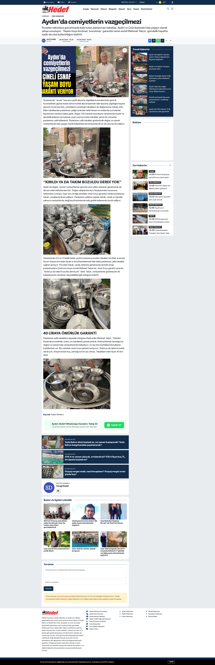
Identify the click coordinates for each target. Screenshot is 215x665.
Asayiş (86, 9)
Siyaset (121, 9)
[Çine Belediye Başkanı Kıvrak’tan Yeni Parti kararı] (113, 511)
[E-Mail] (58, 491)
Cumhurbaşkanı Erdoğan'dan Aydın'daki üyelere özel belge (159, 232)
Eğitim (152, 216)
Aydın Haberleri (155, 193)
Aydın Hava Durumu (96, 614)
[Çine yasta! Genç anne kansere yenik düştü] (57, 539)
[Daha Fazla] (162, 41)
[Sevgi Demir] (49, 487)
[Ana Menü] (172, 9)
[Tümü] (170, 165)
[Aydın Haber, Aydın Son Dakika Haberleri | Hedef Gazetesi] (56, 9)
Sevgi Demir (62, 486)
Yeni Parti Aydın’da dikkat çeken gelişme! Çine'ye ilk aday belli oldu (159, 187)
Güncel (103, 9)
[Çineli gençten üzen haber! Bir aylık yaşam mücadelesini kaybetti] (85, 511)
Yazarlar (73, 2)
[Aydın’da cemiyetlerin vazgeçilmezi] (85, 71)
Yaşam (136, 9)
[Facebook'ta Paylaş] (149, 41)
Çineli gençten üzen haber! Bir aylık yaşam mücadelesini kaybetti (84, 523)
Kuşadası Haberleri (155, 614)
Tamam (171, 661)
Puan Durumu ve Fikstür (97, 621)
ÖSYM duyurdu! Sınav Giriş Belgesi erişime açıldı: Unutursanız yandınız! (159, 221)
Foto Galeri (50, 2)
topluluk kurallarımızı (64, 596)
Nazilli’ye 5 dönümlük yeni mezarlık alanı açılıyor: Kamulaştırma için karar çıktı (160, 209)
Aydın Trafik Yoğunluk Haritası (100, 619)
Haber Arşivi (93, 629)
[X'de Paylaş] (154, 41)
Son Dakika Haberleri (96, 626)
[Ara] (168, 9)
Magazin (113, 9)
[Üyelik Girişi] (171, 2)
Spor (129, 9)
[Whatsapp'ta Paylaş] (158, 41)
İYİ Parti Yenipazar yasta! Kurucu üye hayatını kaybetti (159, 176)
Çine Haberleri (58, 16)
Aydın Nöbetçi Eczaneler (98, 611)
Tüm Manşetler (94, 624)
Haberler (45, 16)
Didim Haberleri (127, 614)
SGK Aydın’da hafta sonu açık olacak (159, 198)
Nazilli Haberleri (156, 204)
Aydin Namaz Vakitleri (97, 616)
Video (62, 2)
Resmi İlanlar (146, 9)
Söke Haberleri (127, 616)
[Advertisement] (152, 142)
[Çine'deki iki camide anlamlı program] (85, 539)
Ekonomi (95, 9)
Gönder (48, 589)
